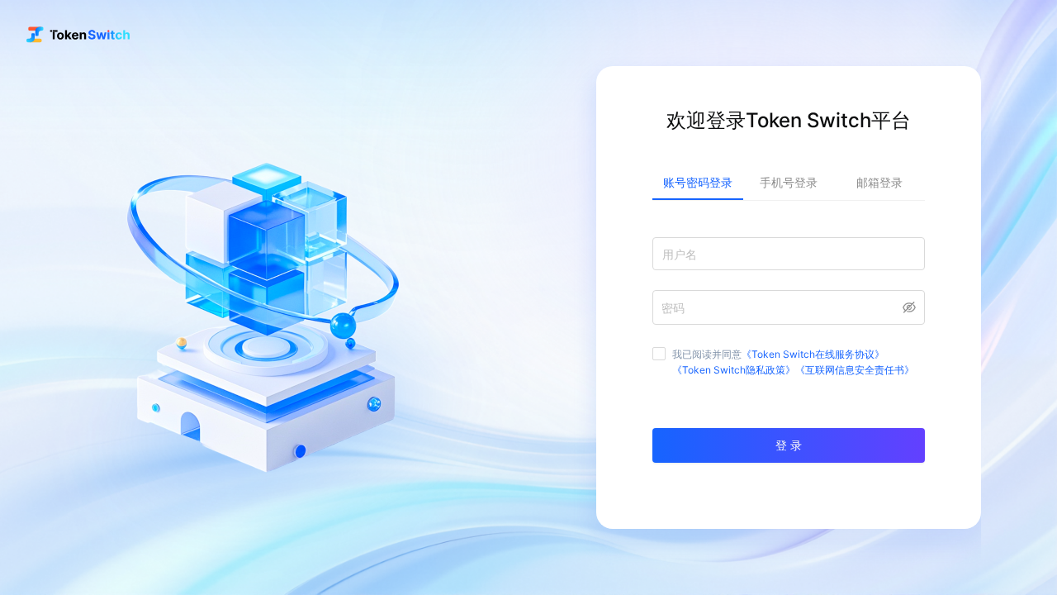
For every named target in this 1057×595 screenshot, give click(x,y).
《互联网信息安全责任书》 (854, 370)
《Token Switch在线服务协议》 (813, 354)
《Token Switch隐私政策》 (733, 370)
